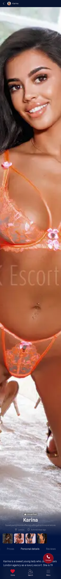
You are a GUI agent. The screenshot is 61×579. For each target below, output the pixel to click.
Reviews (51, 548)
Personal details (30, 548)
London (21, 529)
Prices (10, 548)
